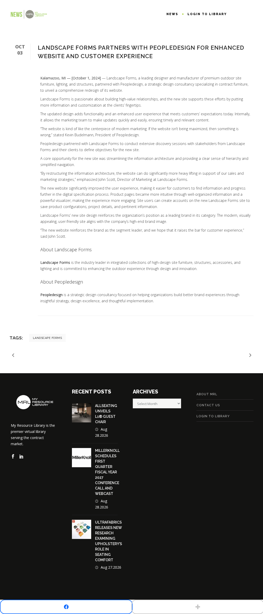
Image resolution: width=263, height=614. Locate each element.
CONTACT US (208, 405)
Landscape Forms (55, 262)
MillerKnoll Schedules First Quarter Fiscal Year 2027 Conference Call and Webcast (107, 472)
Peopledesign (51, 294)
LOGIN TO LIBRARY (213, 416)
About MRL (206, 394)
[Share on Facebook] (66, 607)
